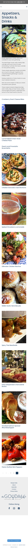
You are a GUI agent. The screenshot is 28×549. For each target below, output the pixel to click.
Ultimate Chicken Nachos (11, 266)
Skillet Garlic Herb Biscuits (11, 306)
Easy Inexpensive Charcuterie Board (13, 385)
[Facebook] (9, 508)
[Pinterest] (19, 508)
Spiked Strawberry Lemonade (13, 227)
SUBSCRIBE (19, 2)
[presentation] (14, 120)
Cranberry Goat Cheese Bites (13, 99)
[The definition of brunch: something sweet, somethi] (23, 529)
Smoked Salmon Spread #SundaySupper (11, 427)
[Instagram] (14, 508)
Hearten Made (22, 545)
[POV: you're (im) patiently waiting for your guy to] (14, 518)
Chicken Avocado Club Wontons (14, 188)
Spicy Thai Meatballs (9, 345)
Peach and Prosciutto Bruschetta (10, 147)
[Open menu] (26, 7)
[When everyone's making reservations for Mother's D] (4, 524)
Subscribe (14, 487)
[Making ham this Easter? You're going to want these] (4, 535)
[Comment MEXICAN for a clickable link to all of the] (23, 524)
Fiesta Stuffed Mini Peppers (12, 467)
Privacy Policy (14, 491)
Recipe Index (14, 483)
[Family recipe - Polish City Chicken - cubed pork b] (4, 529)
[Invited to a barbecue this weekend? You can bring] (4, 518)
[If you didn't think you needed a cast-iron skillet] (14, 524)
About (14, 485)
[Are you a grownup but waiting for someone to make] (23, 518)
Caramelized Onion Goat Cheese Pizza (11, 140)
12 (13, 473)
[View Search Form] (1, 7)
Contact (14, 489)
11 (10, 473)
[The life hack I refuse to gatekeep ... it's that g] (14, 529)
